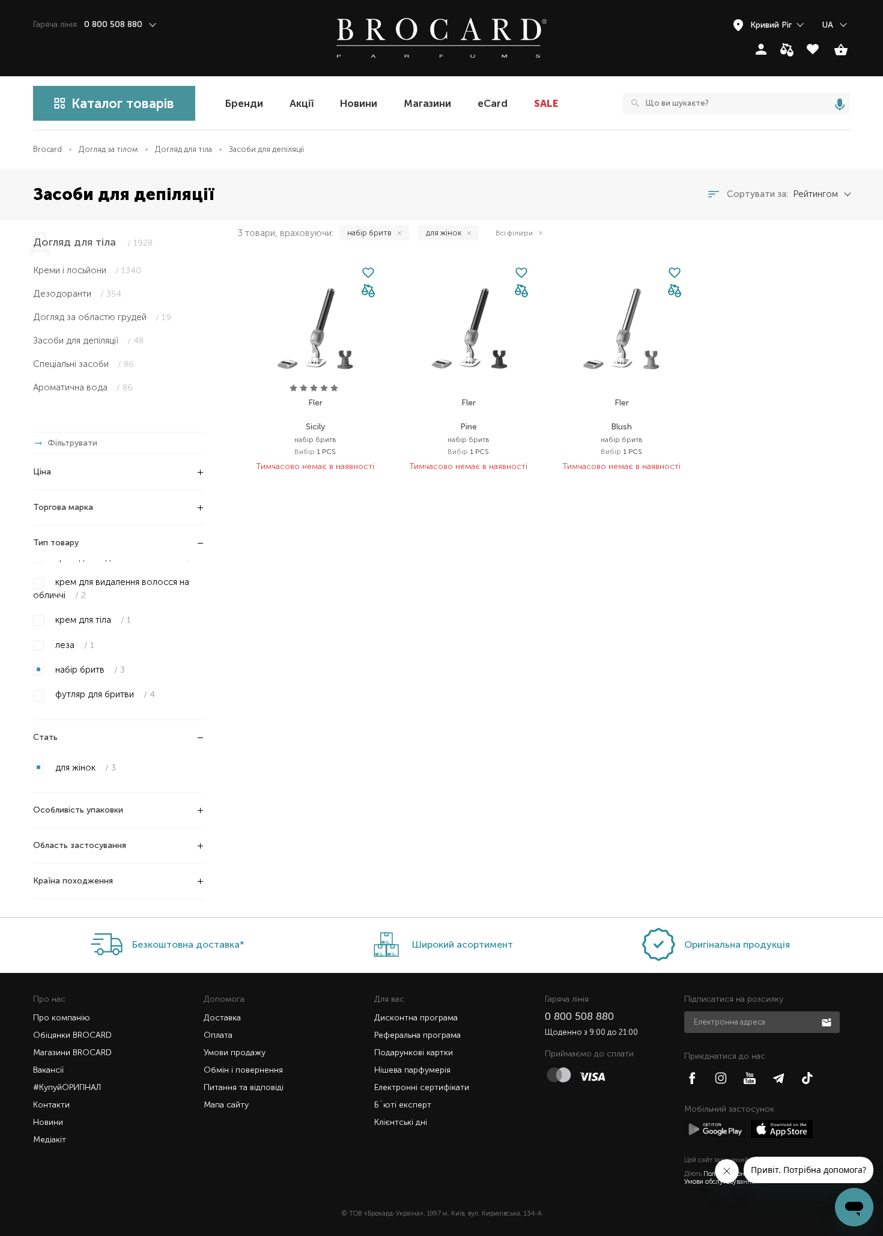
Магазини (427, 103)
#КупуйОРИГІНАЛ (67, 1087)
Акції (302, 103)
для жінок (84, 767)
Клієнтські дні (400, 1122)
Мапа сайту (226, 1105)
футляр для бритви (104, 694)
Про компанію (61, 1018)
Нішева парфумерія (412, 1070)
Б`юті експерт (402, 1105)
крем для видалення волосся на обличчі (111, 588)
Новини (358, 103)
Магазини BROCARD (72, 1052)
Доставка (222, 1018)
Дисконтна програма (416, 1018)
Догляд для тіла (183, 149)
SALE (546, 103)
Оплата (218, 1035)
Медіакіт (49, 1140)
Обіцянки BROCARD (72, 1035)
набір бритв (89, 669)
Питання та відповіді (244, 1087)
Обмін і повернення (243, 1070)
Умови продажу (235, 1052)
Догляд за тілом (108, 149)
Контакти (51, 1105)
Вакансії (48, 1070)
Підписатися (828, 1021)
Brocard (47, 149)
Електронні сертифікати (421, 1087)
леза (73, 645)
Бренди (244, 103)
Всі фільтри (514, 233)
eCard (493, 103)
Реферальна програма (417, 1035)
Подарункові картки (413, 1052)
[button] (368, 291)
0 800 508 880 (579, 1016)
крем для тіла (92, 619)
